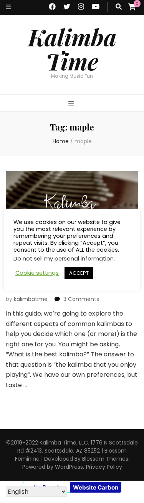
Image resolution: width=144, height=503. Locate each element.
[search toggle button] (119, 7)
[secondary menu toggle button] (8, 7)
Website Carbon (95, 487)
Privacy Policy (104, 467)
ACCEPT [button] (79, 273)
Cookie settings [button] (37, 272)
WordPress (69, 467)
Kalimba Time (72, 48)
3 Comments (81, 299)
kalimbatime (31, 299)
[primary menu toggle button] (72, 104)
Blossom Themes (105, 459)
